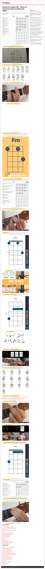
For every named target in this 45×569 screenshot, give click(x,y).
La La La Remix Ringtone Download (7, 526)
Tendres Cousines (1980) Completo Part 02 (9, 553)
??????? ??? (3, 531)
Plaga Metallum (4, 564)
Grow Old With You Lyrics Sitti (7, 556)
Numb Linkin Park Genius (6, 535)
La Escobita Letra (5, 537)
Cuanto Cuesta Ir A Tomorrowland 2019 (8, 547)
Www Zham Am (4, 529)
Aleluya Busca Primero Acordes (7, 548)
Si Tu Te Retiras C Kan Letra (6, 549)
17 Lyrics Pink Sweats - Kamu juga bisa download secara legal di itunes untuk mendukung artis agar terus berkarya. (35, 29)
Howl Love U (4, 560)
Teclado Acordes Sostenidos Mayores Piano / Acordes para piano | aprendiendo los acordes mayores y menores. (36, 25)
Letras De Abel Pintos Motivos (7, 559)
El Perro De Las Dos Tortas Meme (7, 541)
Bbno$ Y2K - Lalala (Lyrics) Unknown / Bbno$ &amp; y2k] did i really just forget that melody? (36, 37)
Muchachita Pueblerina (6, 536)
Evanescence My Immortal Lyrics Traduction (9, 530)
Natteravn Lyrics (5, 555)
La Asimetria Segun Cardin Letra (7, 550)
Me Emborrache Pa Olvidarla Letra (7, 534)
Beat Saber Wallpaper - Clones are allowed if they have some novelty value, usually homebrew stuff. (36, 40)
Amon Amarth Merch (5, 543)
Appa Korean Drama (5, 540)
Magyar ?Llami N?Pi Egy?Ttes (7, 542)
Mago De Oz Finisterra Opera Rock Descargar (9, 554)
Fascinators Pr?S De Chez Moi (6, 561)
